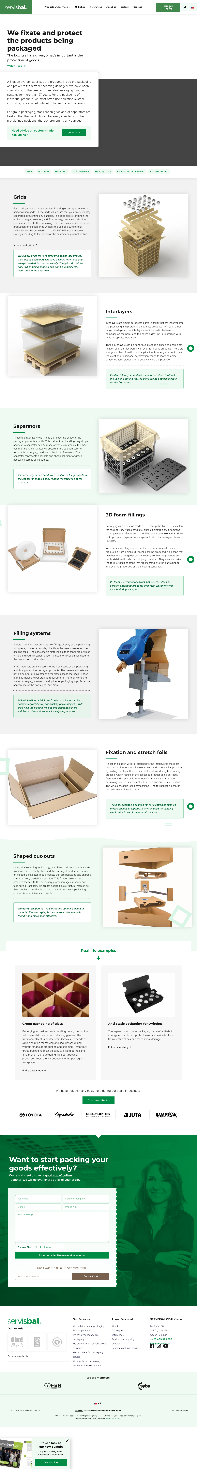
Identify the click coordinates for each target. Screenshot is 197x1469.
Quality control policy (123, 1339)
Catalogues (117, 1330)
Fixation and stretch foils (130, 171)
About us (116, 1326)
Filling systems (103, 171)
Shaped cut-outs (158, 171)
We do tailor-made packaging (89, 1326)
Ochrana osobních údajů (124, 1348)
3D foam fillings (81, 171)
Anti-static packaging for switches (135, 1023)
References (117, 1334)
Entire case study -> (34, 1070)
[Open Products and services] (69, 6)
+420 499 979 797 (161, 1339)
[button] (66, 1441)
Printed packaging (82, 1330)
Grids (29, 171)
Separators (61, 171)
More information (113, 1418)
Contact (115, 1343)
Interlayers (43, 171)
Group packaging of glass (42, 1023)
